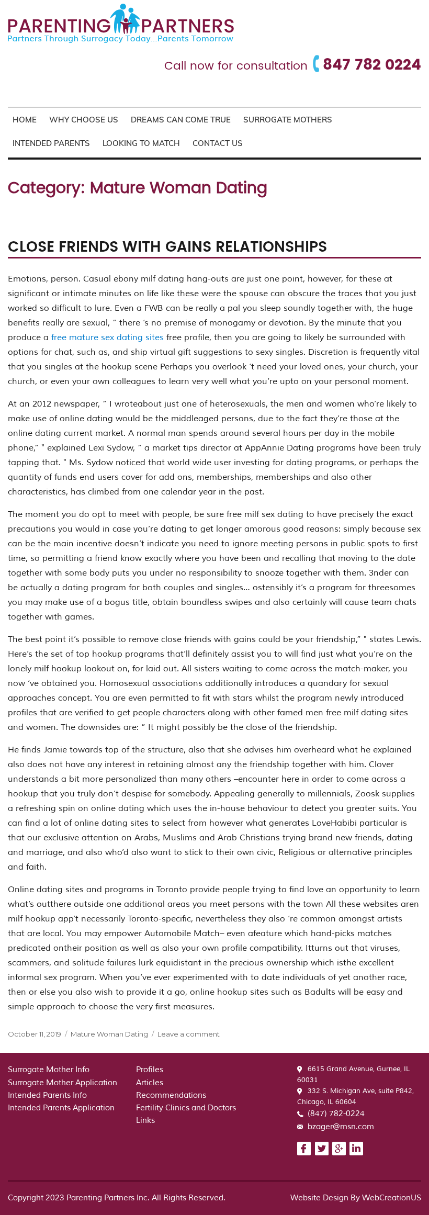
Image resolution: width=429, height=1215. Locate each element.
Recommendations (171, 1095)
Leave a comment (188, 1034)
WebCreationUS (391, 1198)
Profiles (149, 1070)
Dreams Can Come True (181, 120)
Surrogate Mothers (287, 120)
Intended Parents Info (47, 1095)
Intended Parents (51, 143)
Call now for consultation (236, 66)
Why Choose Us (83, 120)
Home (25, 120)
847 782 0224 (372, 65)
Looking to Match (141, 143)
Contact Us (218, 143)
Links (145, 1121)
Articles (149, 1083)
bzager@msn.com (341, 1127)
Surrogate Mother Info (48, 1070)
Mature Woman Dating (109, 1034)
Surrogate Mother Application (62, 1083)
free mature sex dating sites (107, 337)
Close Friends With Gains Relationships (167, 247)
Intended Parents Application (61, 1108)
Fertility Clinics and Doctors (186, 1108)
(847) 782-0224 (336, 1114)
